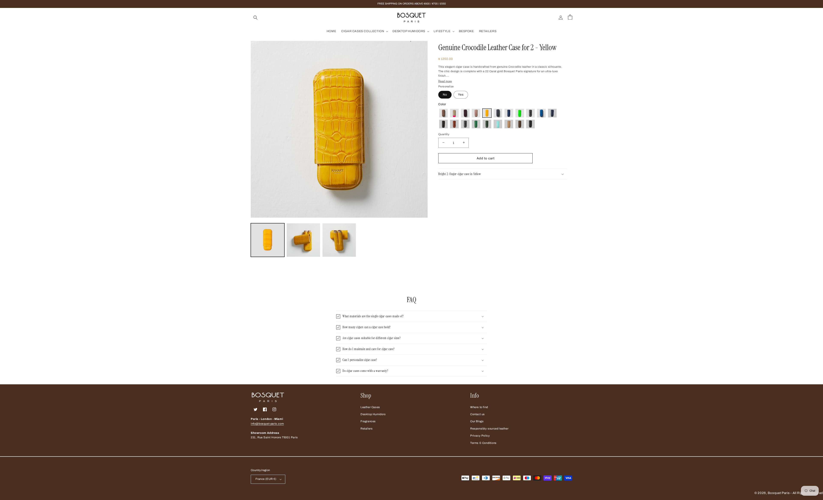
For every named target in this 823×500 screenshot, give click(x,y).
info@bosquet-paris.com (267, 423)
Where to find (479, 407)
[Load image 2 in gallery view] (303, 240)
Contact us (477, 414)
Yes (461, 94)
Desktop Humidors (373, 414)
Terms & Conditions (483, 443)
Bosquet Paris (779, 493)
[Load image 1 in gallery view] (267, 240)
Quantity (443, 134)
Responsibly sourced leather (489, 428)
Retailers (366, 428)
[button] (255, 17)
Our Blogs (477, 421)
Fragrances (368, 421)
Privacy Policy (480, 435)
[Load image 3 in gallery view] (339, 240)
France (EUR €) (265, 479)
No (445, 94)
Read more (445, 81)
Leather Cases (370, 407)
